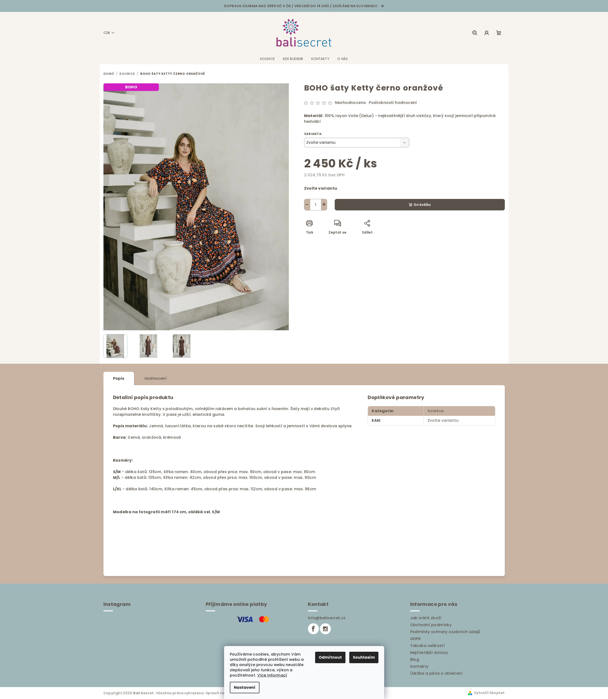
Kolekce (436, 411)
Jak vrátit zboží (425, 618)
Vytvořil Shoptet (489, 692)
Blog (414, 659)
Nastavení (244, 687)
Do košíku (422, 204)
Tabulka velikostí (427, 645)
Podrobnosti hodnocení (393, 102)
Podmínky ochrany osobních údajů (445, 632)
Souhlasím (364, 657)
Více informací (272, 675)
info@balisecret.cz (327, 618)
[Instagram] (325, 628)
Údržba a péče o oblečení (436, 673)
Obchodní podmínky (431, 625)
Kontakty (419, 666)
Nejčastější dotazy (429, 652)
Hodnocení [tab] (156, 378)
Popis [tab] (118, 378)
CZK (106, 32)
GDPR (415, 638)
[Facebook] (313, 628)
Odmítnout (330, 657)
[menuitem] (267, 58)
